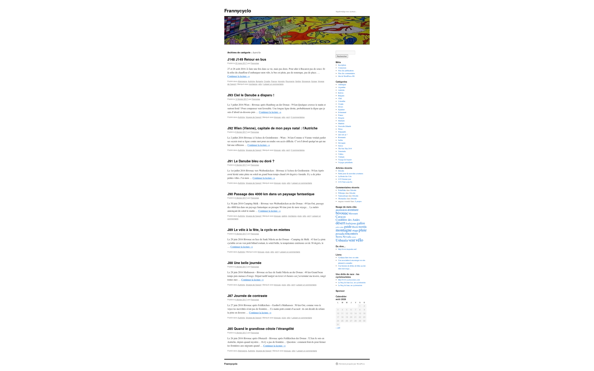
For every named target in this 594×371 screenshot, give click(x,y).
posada (340, 233)
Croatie (267, 81)
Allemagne (242, 81)
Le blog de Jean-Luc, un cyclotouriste (352, 282)
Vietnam (341, 157)
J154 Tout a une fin (345, 182)
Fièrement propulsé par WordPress (352, 363)
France (274, 81)
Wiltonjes (341, 193)
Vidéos (340, 154)
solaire (354, 237)
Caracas (341, 216)
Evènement (342, 112)
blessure (353, 213)
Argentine (341, 87)
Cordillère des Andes (348, 220)
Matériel (341, 123)
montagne (253, 84)
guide (348, 226)
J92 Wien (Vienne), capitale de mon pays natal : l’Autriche (272, 128)
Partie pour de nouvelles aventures (350, 173)
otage (355, 230)
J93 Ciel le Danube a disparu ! (250, 95)
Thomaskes (342, 198)
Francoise (255, 63)
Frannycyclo (237, 10)
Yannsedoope (343, 195)
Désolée (341, 170)
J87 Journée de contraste (247, 295)
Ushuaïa (342, 240)
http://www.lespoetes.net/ (347, 249)
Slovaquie (306, 81)
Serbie (298, 81)
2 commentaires (298, 117)
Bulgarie (259, 81)
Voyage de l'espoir (253, 117)
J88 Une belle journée (244, 262)
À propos (358, 201)
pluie (284, 183)
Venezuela (342, 151)
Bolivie (340, 93)
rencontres (351, 233)
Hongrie (281, 81)
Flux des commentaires (346, 73)
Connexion (342, 67)
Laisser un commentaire (273, 84)
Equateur (341, 109)
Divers (340, 106)
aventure (352, 209)
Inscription (342, 65)
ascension (341, 210)
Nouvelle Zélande (344, 126)
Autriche (251, 81)
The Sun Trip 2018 (345, 148)
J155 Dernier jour (344, 179)
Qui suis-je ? (342, 134)
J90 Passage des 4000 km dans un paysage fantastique (270, 194)
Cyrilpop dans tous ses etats (348, 257)
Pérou (340, 129)
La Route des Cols (345, 176)
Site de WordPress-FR (346, 76)
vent (288, 117)
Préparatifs (342, 131)
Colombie (341, 101)
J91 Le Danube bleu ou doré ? (250, 161)
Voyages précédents (345, 162)
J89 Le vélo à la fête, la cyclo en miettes (258, 229)
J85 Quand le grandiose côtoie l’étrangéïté (260, 328)
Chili (340, 98)
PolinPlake (342, 190)
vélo (260, 84)
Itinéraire (341, 120)
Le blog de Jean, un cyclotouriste (350, 285)
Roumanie (290, 81)
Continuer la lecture (238, 76)
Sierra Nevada (343, 236)
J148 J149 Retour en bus (246, 59)
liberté (355, 226)
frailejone (351, 223)
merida (362, 226)
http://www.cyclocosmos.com (349, 279)
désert (340, 222)
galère (284, 216)
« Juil (338, 327)
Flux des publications (346, 70)
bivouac (277, 117)
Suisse (314, 81)
